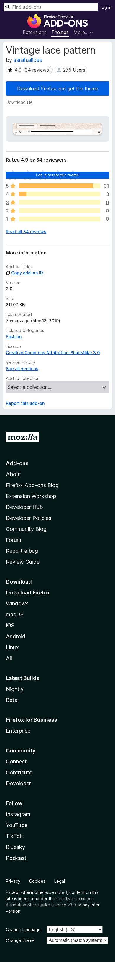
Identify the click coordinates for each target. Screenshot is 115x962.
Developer (18, 783)
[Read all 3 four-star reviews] (59, 194)
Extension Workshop (31, 496)
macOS (15, 614)
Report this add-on (25, 403)
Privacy (13, 881)
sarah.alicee (28, 60)
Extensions (35, 32)
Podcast (16, 858)
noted (61, 892)
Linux (12, 647)
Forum (13, 540)
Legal (59, 881)
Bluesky (15, 847)
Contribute (19, 772)
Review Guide (23, 562)
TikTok (14, 836)
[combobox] (51, 7)
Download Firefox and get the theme (57, 88)
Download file (19, 102)
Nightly (15, 689)
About (13, 474)
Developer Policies (28, 518)
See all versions (22, 368)
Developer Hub (24, 507)
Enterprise (18, 731)
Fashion (14, 336)
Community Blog (26, 529)
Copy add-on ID (27, 272)
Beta (11, 700)
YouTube (16, 825)
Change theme (20, 940)
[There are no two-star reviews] (59, 210)
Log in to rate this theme (57, 175)
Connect (16, 761)
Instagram (18, 814)
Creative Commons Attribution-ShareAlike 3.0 (53, 352)
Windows (17, 603)
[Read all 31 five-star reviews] (59, 185)
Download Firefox (28, 592)
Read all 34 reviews (26, 231)
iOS (10, 625)
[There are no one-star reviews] (59, 219)
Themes (60, 32)
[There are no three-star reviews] (59, 202)
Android (15, 636)
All (9, 658)
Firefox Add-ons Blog (32, 485)
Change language (23, 929)
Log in (105, 7)
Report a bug (22, 551)
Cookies (37, 881)
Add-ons (17, 463)
